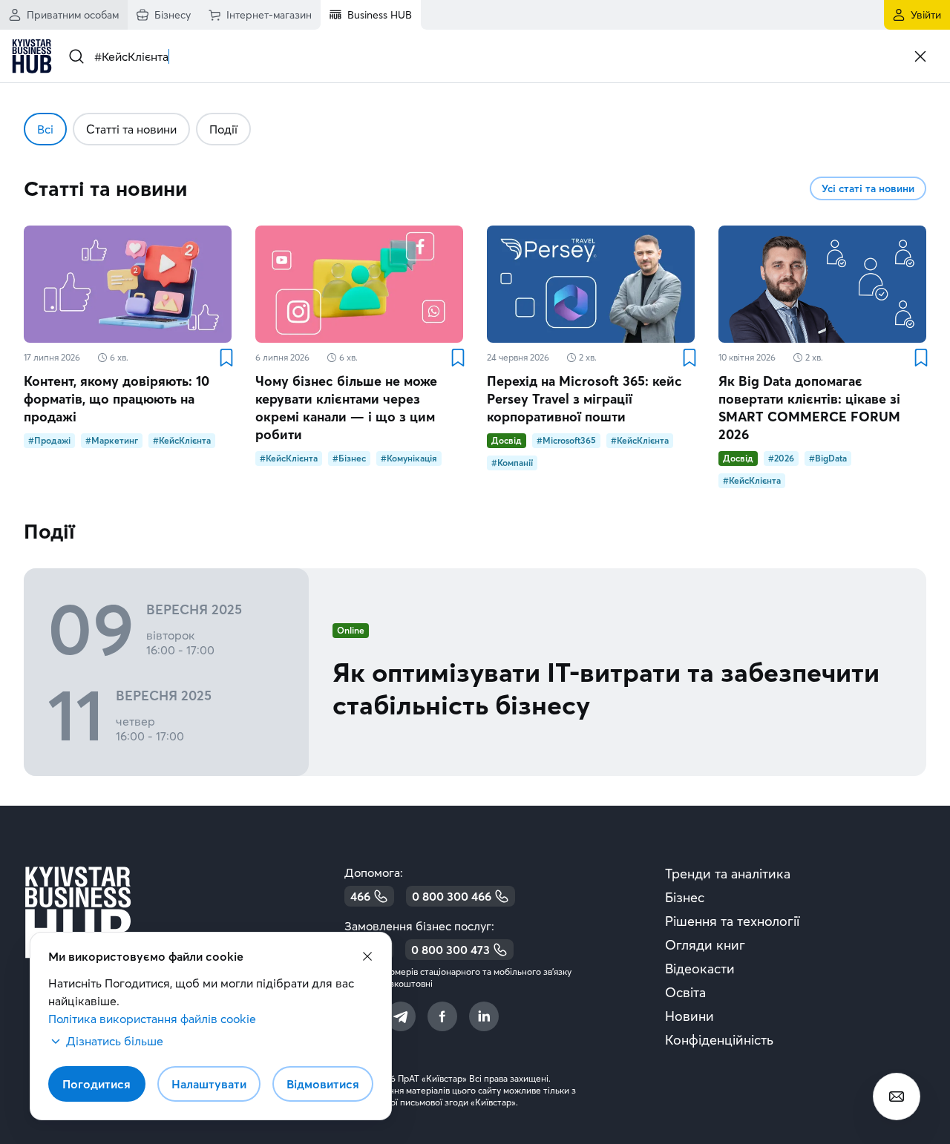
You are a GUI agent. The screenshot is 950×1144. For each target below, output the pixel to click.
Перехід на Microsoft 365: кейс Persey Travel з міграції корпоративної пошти (584, 398)
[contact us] (896, 1096)
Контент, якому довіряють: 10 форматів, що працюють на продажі (116, 398)
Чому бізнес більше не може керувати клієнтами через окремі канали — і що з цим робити (346, 407)
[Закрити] (920, 56)
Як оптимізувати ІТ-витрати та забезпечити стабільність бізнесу (605, 688)
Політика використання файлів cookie (152, 1018)
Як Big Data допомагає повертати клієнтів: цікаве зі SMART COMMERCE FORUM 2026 (809, 407)
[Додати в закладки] (226, 357)
